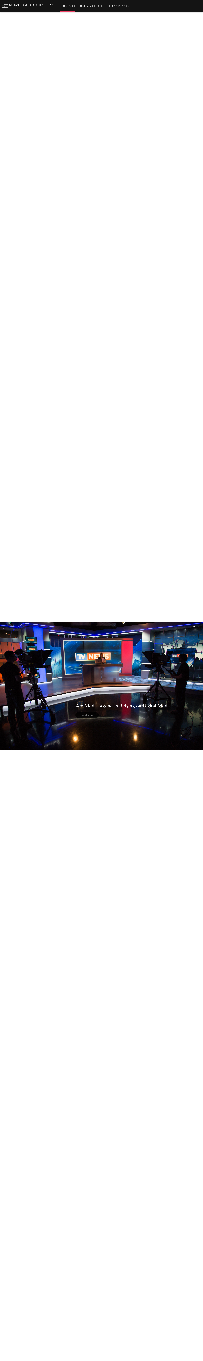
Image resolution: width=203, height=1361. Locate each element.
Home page (67, 6)
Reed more (87, 715)
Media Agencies (92, 6)
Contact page (119, 6)
